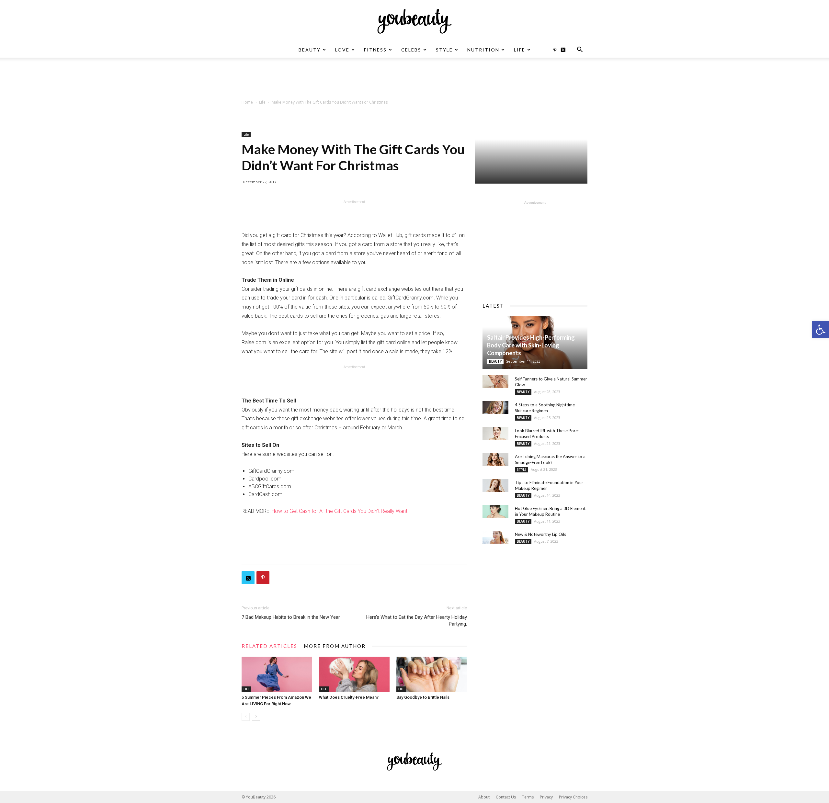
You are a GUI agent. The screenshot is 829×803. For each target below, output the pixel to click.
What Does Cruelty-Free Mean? (349, 697)
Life (519, 49)
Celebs (411, 49)
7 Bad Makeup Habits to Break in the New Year (291, 617)
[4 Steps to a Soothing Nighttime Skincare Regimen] (495, 407)
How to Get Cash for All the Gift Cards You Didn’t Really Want (340, 511)
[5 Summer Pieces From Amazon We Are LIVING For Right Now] (277, 674)
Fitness (375, 49)
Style (444, 49)
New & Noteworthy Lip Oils (540, 534)
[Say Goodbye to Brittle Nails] (431, 674)
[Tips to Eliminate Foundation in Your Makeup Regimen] (495, 485)
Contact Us (506, 797)
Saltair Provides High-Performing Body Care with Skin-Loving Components (531, 345)
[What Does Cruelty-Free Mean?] (354, 674)
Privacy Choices (573, 797)
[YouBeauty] (414, 21)
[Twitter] (565, 50)
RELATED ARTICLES (269, 646)
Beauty (310, 49)
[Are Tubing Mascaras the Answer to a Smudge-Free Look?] (495, 459)
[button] (820, 329)
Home (247, 102)
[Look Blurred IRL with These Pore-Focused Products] (495, 433)
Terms (528, 797)
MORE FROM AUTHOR (335, 646)
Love (342, 49)
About (484, 797)
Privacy (546, 797)
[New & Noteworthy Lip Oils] (495, 537)
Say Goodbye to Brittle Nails (422, 697)
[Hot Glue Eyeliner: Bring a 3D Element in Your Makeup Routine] (495, 511)
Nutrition (483, 49)
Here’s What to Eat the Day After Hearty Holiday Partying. (416, 620)
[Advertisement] (414, 80)
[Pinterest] (555, 50)
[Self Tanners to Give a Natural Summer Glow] (495, 381)
